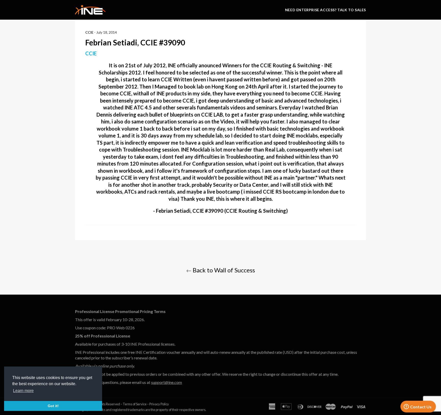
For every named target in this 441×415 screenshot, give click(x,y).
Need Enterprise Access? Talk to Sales (325, 10)
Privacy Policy (159, 404)
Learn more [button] (23, 390)
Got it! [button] (53, 406)
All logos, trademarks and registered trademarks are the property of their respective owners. (140, 410)
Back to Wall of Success (223, 270)
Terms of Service (134, 404)
